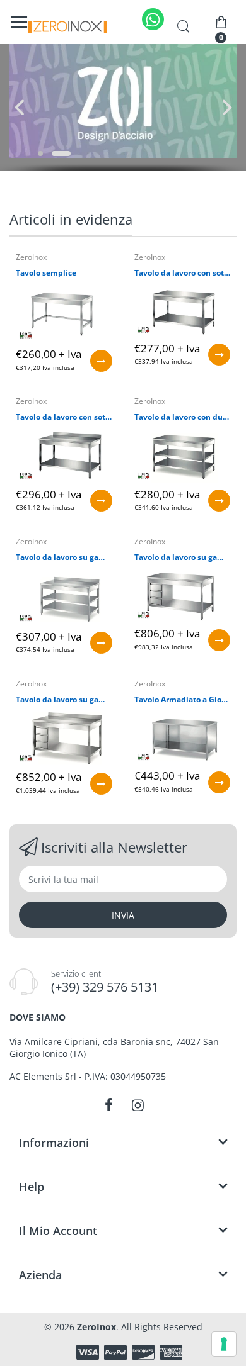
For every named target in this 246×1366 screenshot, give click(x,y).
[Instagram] (137, 1105)
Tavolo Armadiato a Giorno (182, 700)
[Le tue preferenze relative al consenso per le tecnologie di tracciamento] (224, 1344)
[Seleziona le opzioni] (101, 361)
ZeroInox (31, 257)
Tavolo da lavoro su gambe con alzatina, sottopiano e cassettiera (64, 700)
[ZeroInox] (67, 27)
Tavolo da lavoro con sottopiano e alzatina (64, 417)
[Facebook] (108, 1105)
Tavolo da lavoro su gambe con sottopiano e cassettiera (182, 557)
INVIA (123, 915)
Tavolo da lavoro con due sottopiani (182, 417)
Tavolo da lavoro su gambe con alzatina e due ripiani (64, 557)
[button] (40, 153)
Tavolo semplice (46, 273)
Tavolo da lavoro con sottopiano (182, 273)
